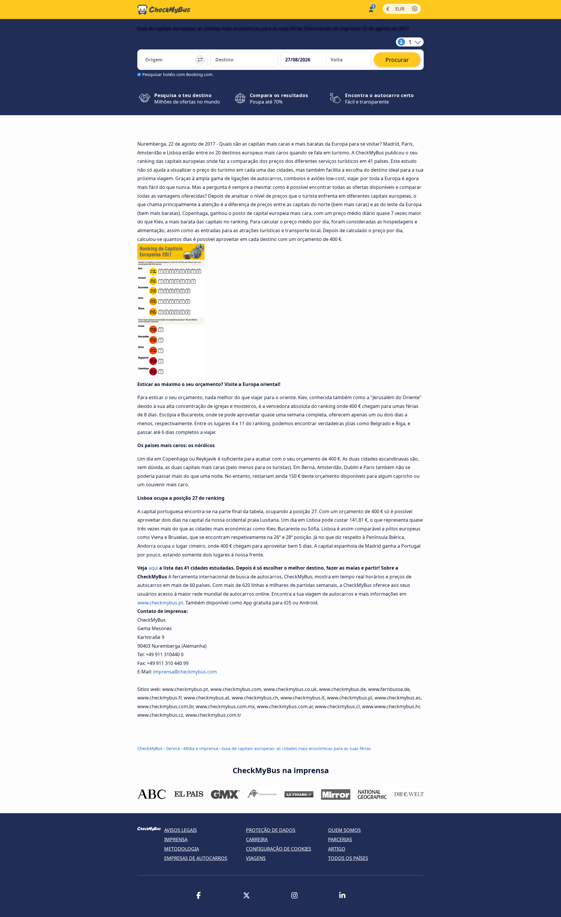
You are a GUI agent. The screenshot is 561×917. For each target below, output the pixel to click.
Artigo (336, 849)
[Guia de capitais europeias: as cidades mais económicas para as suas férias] (171, 375)
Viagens (256, 858)
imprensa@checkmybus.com (185, 671)
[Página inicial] (164, 9)
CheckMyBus (149, 748)
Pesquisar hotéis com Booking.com (177, 74)
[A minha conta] (371, 9)
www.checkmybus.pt (160, 602)
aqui (153, 568)
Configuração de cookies (278, 849)
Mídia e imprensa (200, 748)
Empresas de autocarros (195, 858)
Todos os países (348, 858)
